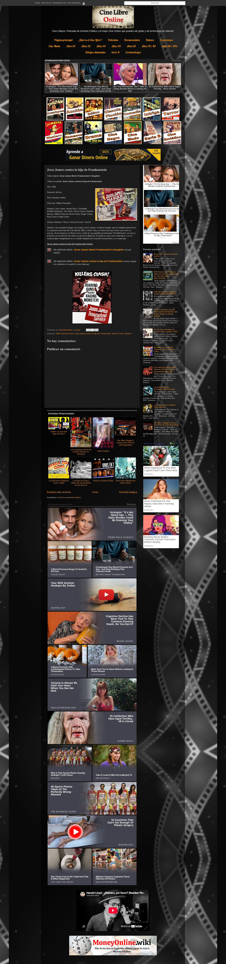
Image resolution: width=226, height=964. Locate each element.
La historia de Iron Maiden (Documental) (165, 406)
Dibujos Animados (95, 52)
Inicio (95, 492)
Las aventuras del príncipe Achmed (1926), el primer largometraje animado (165, 369)
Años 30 (86, 46)
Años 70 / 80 (149, 46)
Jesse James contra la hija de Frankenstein (93, 334)
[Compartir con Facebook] (94, 330)
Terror (121, 334)
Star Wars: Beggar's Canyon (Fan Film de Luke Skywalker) (166, 424)
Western (128, 334)
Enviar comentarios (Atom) (70, 497)
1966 (58, 334)
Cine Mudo (54, 46)
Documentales (60, 3)
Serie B (115, 52)
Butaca (150, 40)
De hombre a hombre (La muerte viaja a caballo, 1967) (166, 331)
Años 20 (70, 46)
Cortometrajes (133, 52)
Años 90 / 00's (169, 46)
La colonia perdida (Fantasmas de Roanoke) (164, 388)
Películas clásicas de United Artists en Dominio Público (165, 293)
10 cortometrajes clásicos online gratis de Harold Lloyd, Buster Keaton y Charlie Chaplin (166, 313)
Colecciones (166, 40)
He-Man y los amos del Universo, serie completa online (164, 349)
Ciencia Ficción (67, 334)
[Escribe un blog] (89, 330)
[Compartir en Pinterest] (97, 330)
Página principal (63, 40)
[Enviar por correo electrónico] (87, 330)
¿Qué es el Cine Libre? (90, 40)
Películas (46, 3)
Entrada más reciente (59, 492)
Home (37, 3)
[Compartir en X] (92, 330)
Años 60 (131, 46)
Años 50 (116, 46)
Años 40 (101, 46)
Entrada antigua (128, 492)
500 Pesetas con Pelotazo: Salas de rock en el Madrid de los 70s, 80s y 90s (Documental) (166, 275)
